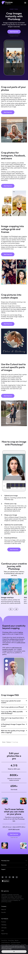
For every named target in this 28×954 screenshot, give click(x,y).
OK (14, 951)
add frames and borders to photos (12, 648)
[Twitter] (17, 877)
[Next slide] (16, 609)
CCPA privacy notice (15, 944)
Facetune (3, 921)
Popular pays (4, 933)
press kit (3, 912)
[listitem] (11, 592)
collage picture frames (17, 639)
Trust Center (23, 944)
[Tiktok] (9, 877)
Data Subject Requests (15, 942)
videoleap (3, 924)
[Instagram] (2, 877)
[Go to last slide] (11, 609)
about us (3, 909)
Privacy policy (11, 940)
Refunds (16, 940)
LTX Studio (4, 927)
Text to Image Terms (5, 944)
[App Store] (5, 881)
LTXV (2, 930)
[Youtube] (13, 877)
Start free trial (14, 31)
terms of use (4, 940)
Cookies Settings (8, 948)
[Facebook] (6, 877)
